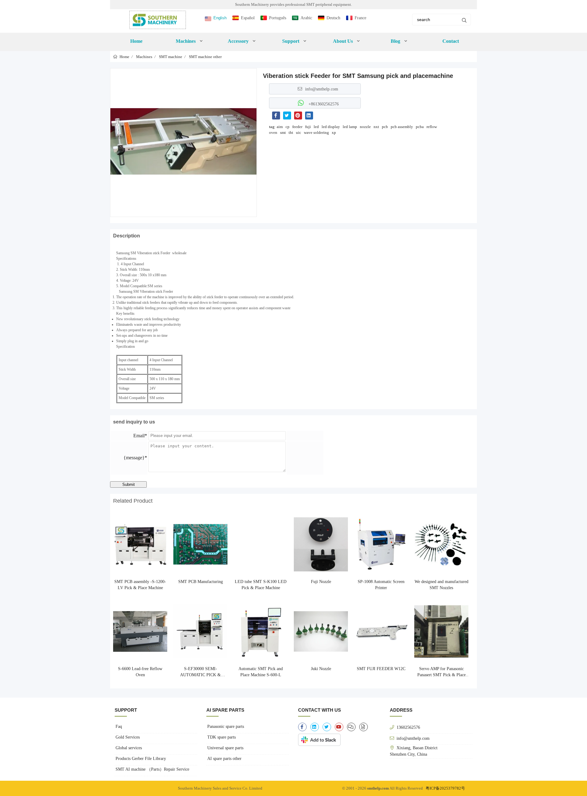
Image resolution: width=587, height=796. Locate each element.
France (360, 18)
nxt (376, 126)
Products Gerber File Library (141, 758)
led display (331, 126)
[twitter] (327, 727)
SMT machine (170, 56)
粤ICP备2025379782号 (445, 788)
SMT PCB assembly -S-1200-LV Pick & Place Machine (140, 584)
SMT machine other (205, 56)
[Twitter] (287, 115)
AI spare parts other (224, 758)
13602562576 (408, 727)
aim (280, 126)
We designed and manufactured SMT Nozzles (441, 584)
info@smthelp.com (321, 89)
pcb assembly (402, 126)
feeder (297, 126)
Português (277, 18)
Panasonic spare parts (225, 726)
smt (283, 132)
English (220, 18)
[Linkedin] (309, 115)
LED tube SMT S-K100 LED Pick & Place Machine (260, 584)
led (316, 126)
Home (136, 41)
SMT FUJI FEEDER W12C (381, 668)
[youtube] (339, 727)
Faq (119, 726)
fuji (308, 126)
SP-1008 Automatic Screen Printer (381, 584)
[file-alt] (363, 727)
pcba (420, 126)
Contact (450, 41)
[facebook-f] (302, 727)
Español (248, 18)
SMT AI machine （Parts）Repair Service (152, 769)
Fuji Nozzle (321, 581)
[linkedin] (314, 727)
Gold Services (128, 737)
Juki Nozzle (321, 668)
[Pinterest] (298, 115)
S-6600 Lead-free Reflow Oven (140, 671)
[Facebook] (276, 115)
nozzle (365, 126)
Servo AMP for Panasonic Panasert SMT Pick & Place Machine (441, 672)
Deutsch (333, 18)
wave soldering (316, 132)
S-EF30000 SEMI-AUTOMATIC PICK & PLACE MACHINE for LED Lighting (200, 672)
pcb (385, 126)
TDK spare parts (221, 737)
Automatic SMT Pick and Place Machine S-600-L (260, 671)
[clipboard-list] (351, 727)
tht (291, 132)
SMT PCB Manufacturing (200, 581)
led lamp (350, 126)
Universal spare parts (225, 748)
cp (288, 126)
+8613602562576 (323, 104)
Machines (144, 56)
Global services (129, 748)
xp (334, 132)
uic (298, 132)
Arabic (306, 18)
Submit (128, 484)
